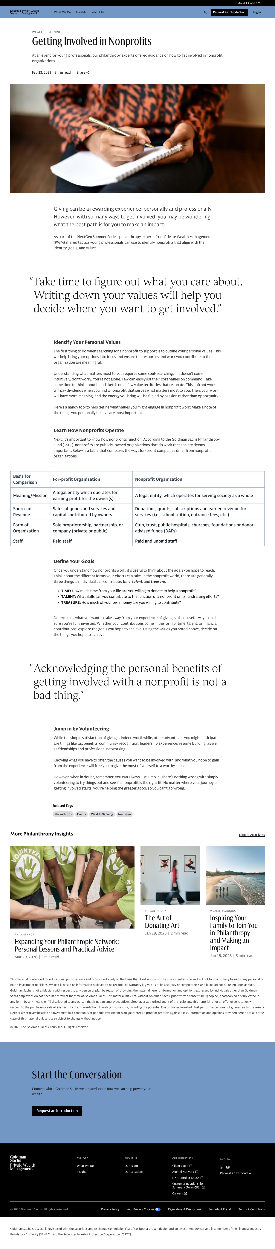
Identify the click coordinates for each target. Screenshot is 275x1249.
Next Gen (124, 814)
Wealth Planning (102, 814)
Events (81, 814)
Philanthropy (63, 814)
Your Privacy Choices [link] (140, 1209)
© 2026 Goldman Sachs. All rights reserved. (39, 1209)
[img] (30, 1163)
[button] (26, 12)
